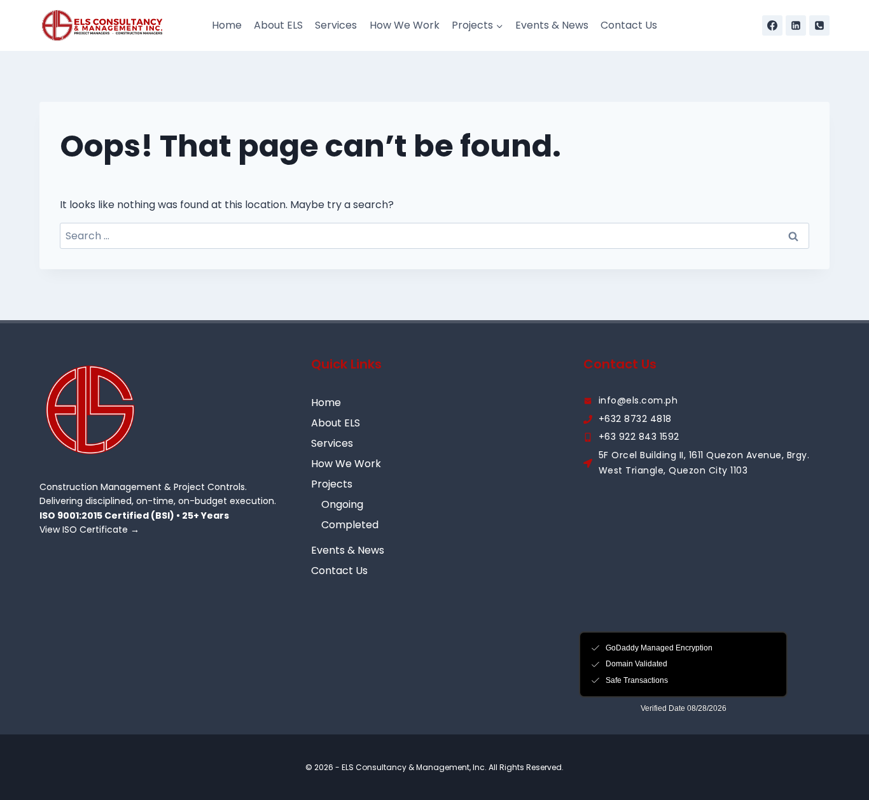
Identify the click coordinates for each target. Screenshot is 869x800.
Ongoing (342, 504)
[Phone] (819, 25)
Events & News (551, 25)
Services (336, 25)
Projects (331, 484)
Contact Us (629, 25)
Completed (350, 524)
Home (227, 25)
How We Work (405, 25)
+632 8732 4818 (635, 418)
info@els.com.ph (638, 400)
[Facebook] (772, 25)
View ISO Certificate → (89, 529)
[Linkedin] (796, 25)
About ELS (278, 25)
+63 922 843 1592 (639, 436)
